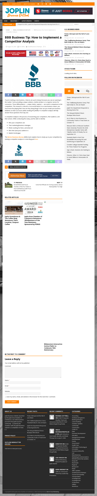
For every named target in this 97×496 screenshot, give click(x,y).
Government (75, 443)
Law (73, 453)
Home (5, 21)
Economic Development (78, 433)
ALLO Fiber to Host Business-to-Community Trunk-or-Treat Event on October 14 (78, 120)
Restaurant (75, 467)
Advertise (6, 4)
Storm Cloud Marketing (53, 492)
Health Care (75, 445)
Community (75, 425)
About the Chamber (29, 4)
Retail (73, 468)
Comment (8, 366)
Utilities (74, 484)
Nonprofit (74, 461)
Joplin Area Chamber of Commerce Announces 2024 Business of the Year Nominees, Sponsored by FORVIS (33, 220)
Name (7, 380)
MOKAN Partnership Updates (80, 459)
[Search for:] (82, 24)
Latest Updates (27, 21)
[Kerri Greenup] (52, 472)
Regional (74, 465)
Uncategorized (76, 480)
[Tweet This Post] (15, 95)
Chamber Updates (77, 423)
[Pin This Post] (29, 95)
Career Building (76, 421)
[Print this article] (44, 95)
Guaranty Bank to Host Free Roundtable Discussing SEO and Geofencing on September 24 (76, 139)
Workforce (75, 486)
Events (36, 21)
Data (73, 431)
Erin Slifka (22, 46)
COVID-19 (74, 429)
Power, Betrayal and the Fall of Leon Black (77, 34)
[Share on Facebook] (8, 95)
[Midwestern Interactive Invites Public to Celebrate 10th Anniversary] (53, 271)
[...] (5, 429)
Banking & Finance (77, 420)
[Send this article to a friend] (37, 95)
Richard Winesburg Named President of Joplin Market (58, 462)
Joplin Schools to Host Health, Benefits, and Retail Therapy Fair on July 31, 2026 (59, 436)
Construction (75, 427)
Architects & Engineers (78, 418)
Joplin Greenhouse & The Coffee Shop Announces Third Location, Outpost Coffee (12, 220)
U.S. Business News (72, 29)
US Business (75, 482)
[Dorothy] (52, 446)
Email (7, 386)
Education (75, 435)
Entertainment (76, 439)
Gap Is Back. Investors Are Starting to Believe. (77, 54)
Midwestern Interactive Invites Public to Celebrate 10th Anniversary (53, 347)
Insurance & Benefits (78, 451)
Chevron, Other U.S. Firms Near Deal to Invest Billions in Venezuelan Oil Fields (78, 61)
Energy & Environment (78, 437)
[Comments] (87, 91)
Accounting (75, 416)
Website (7, 391)
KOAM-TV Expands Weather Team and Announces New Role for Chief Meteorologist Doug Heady (59, 448)
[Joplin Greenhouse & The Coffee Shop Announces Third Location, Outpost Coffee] (14, 208)
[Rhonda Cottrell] (52, 418)
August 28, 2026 (70, 38)
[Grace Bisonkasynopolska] (52, 432)
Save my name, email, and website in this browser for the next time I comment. (31, 397)
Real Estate (75, 463)
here (36, 139)
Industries (13, 21)
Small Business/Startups (35, 46)
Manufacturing (76, 455)
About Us (8, 411)
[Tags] (78, 91)
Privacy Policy (10, 436)
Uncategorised (76, 478)
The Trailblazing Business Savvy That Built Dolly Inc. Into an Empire (77, 41)
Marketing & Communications (80, 457)
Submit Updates (16, 4)
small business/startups (18, 167)
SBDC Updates (76, 470)
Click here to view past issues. (13, 448)
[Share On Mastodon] (58, 95)
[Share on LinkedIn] (22, 95)
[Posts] (69, 91)
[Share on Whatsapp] (51, 95)
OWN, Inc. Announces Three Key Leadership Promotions (59, 473)
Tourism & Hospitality (78, 474)
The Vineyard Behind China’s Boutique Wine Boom (77, 48)
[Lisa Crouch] (52, 460)
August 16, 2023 (11, 46)
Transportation (76, 476)
